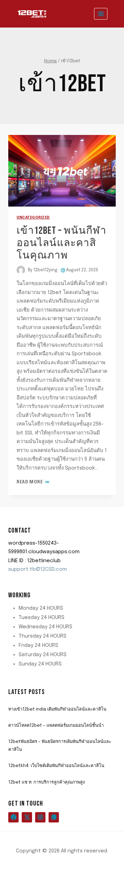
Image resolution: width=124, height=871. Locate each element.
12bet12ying (45, 270)
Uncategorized (33, 217)
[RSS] (54, 817)
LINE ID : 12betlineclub (34, 561)
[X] (27, 817)
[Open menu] (100, 13)
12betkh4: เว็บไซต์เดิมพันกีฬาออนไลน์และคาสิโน (56, 766)
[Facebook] (13, 817)
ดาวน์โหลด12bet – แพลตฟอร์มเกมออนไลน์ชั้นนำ (56, 725)
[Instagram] (40, 817)
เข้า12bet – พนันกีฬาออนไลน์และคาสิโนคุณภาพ (61, 243)
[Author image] (21, 270)
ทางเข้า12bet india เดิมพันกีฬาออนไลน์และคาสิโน (57, 709)
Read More (33, 482)
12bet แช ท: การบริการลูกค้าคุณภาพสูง (46, 782)
